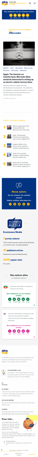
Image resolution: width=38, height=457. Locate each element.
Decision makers (8, 400)
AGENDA (4, 409)
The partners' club (14, 370)
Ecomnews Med (18, 3)
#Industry (23, 70)
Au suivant (31, 454)
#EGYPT (6, 68)
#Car (12, 68)
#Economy (19, 68)
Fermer (6, 454)
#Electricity (28, 68)
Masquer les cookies (19, 454)
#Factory (6, 70)
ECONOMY (5, 389)
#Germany (14, 70)
